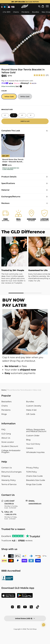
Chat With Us (9, 503)
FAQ (3, 429)
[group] (25, 1)
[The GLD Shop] (25, 6)
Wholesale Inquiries (35, 452)
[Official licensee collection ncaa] (5, 7)
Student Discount (9, 446)
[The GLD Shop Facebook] (19, 607)
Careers (29, 448)
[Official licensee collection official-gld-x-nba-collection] (12, 7)
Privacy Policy (32, 468)
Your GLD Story (33, 444)
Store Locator (7, 442)
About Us (5, 438)
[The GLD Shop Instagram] (12, 607)
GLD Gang (6, 434)
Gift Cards (30, 414)
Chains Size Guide (34, 476)
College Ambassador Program (10, 451)
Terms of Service (9, 484)
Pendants (5, 410)
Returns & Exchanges (11, 472)
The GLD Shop (32, 629)
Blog (28, 440)
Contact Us (6, 468)
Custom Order (32, 435)
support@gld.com (35, 503)
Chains (4, 406)
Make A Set (31, 410)
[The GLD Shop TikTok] (37, 607)
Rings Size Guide (34, 484)
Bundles (30, 401)
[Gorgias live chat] (44, 625)
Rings (4, 414)
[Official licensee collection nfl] (2, 7)
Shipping (5, 476)
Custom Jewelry (33, 406)
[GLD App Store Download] (8, 595)
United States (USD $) (23, 618)
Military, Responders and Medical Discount (36, 430)
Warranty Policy (8, 480)
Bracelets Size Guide (35, 480)
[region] (25, 265)
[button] (39, 6)
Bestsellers (6, 401)
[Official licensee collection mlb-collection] (8, 7)
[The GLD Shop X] (31, 607)
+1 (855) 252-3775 (10, 514)
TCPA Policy (31, 472)
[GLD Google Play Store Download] (25, 595)
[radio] (9, 96)
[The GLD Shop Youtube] (25, 607)
